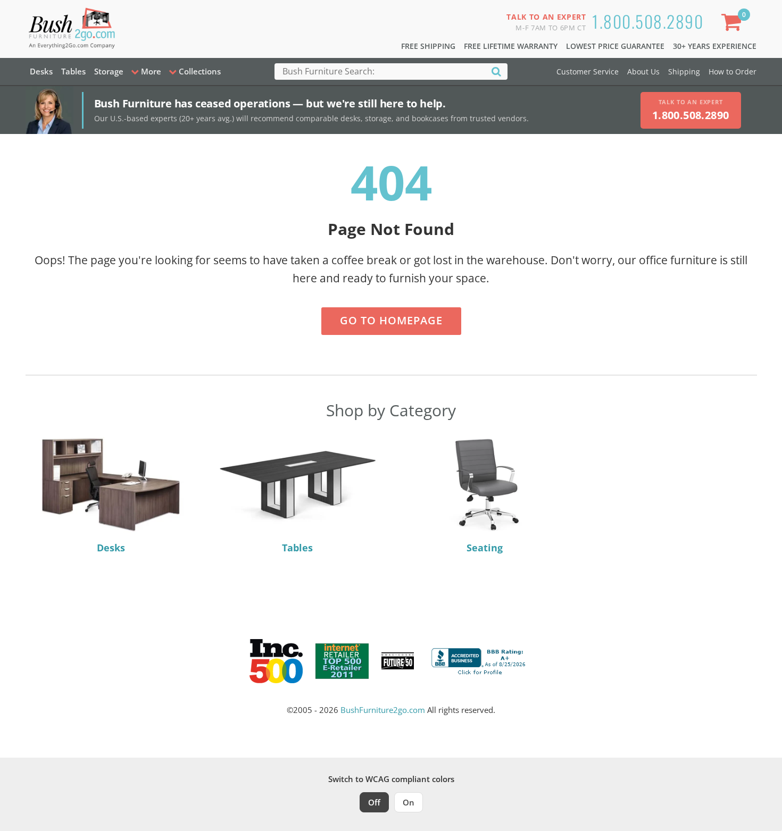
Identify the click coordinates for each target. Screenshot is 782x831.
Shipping (684, 71)
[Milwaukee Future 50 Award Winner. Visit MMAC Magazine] (397, 660)
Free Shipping (428, 46)
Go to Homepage (391, 320)
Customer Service (587, 71)
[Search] (496, 71)
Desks (41, 71)
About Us (643, 71)
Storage (108, 71)
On (408, 802)
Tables (73, 71)
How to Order (732, 71)
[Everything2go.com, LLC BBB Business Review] (480, 659)
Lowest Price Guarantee (615, 46)
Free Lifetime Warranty (511, 46)
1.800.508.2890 (647, 21)
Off (374, 802)
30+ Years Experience (714, 46)
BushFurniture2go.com (382, 709)
